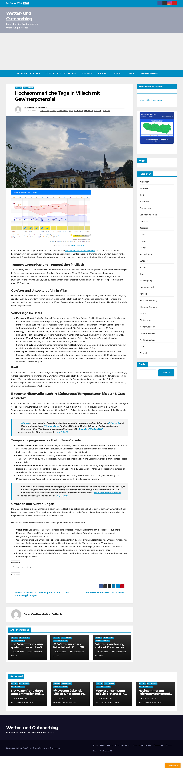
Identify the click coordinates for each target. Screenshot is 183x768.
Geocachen (145, 208)
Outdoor (87, 73)
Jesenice (144, 228)
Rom (142, 274)
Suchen (166, 373)
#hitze (53, 110)
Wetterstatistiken (147, 333)
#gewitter (44, 110)
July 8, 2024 (62, 432)
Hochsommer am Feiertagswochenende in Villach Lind (155, 694)
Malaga (143, 247)
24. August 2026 (21, 698)
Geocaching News (148, 214)
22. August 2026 (63, 698)
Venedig (143, 294)
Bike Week (145, 188)
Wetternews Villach (28, 73)
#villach (97, 110)
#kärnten (78, 110)
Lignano (143, 241)
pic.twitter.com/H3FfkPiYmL (107, 492)
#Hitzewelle (114, 423)
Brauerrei (144, 201)
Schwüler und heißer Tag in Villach (105, 592)
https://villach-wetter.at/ (151, 100)
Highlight (144, 221)
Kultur (102, 73)
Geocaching (158, 745)
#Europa (25, 423)
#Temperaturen (51, 426)
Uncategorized (147, 287)
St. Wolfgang (146, 280)
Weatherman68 (150, 73)
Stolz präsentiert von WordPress (19, 748)
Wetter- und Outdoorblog (32, 727)
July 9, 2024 (62, 495)
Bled (142, 195)
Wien (142, 346)
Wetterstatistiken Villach (61, 73)
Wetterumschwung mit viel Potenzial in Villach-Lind (109, 647)
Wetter (18, 87)
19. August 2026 (106, 698)
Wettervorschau (18, 641)
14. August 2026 (148, 698)
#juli (71, 110)
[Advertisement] (91, 51)
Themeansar (55, 748)
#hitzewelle (62, 110)
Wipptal (143, 353)
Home (95, 745)
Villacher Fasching (148, 300)
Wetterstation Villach (37, 107)
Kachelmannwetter (78, 245)
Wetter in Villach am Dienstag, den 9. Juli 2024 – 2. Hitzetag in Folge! (41, 594)
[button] (175, 73)
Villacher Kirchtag (148, 307)
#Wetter (106, 110)
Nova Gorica (146, 254)
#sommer (88, 110)
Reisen (117, 73)
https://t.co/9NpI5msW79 (90, 429)
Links (131, 73)
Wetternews (28, 87)
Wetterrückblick (60, 641)
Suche (142, 364)
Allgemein (144, 182)
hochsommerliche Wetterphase (80, 250)
